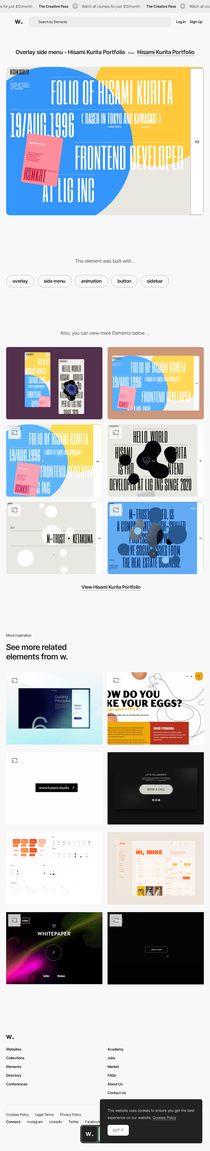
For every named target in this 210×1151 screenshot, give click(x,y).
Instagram (35, 1121)
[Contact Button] (156, 788)
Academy (115, 1049)
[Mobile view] (54, 383)
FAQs (112, 1075)
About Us (115, 1084)
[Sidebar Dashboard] (156, 868)
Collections (15, 1058)
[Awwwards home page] (89, 1134)
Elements (13, 1066)
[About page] (156, 460)
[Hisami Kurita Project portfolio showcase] (156, 538)
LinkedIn (55, 1121)
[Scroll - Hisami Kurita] (54, 460)
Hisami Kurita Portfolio (166, 52)
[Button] (54, 788)
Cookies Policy (17, 1114)
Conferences (16, 1084)
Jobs (111, 1058)
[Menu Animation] (156, 708)
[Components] (54, 868)
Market (113, 1066)
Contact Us (117, 1093)
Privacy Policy (70, 1114)
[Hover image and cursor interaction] (54, 538)
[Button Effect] (54, 948)
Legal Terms (44, 1114)
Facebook (92, 1121)
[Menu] (54, 708)
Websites (13, 1049)
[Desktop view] (156, 383)
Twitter (73, 1121)
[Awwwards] (19, 22)
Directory (14, 1075)
